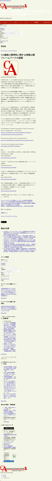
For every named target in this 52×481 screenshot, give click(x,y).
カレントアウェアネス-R (7, 200)
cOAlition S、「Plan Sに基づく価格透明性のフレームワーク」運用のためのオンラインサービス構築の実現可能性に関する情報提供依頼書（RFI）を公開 (19, 241)
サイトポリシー (7, 443)
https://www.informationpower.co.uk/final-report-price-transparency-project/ (17, 140)
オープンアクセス (19, 200)
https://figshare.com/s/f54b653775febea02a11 (10, 146)
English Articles (47, 22)
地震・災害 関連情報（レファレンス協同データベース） (10, 415)
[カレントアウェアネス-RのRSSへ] (5, 358)
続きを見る (3, 298)
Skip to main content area (5, 0)
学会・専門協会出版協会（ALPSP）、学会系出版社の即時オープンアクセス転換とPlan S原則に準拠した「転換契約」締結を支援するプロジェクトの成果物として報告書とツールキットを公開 (20, 237)
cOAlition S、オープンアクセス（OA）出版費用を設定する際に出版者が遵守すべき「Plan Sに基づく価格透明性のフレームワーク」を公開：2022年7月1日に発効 (20, 233)
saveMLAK (6, 421)
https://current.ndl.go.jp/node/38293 (8, 157)
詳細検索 (2, 28)
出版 (25, 200)
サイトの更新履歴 (8, 446)
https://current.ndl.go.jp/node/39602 (8, 167)
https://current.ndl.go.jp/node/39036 (8, 191)
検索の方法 (6, 444)
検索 (1, 42)
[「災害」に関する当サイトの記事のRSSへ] (9, 409)
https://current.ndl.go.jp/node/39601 (8, 179)
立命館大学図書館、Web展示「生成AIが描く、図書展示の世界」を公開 (10, 368)
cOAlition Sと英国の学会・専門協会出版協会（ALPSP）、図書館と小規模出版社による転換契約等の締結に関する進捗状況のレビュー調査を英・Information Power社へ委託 (20, 246)
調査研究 (36, 22)
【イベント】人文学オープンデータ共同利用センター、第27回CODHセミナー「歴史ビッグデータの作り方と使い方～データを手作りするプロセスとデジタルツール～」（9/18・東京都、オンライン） (10, 386)
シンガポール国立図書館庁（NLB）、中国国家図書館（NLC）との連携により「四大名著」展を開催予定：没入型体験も (10, 325)
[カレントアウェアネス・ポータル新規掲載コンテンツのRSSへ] (11, 433)
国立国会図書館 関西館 (10, 447)
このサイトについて (8, 441)
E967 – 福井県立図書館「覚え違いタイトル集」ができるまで (10, 374)
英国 (14, 200)
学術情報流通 (29, 200)
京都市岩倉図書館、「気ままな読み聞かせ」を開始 (10, 378)
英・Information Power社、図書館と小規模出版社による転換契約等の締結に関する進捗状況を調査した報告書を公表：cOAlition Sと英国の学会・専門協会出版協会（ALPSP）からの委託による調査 (20, 250)
